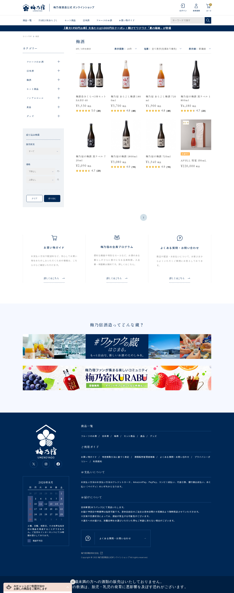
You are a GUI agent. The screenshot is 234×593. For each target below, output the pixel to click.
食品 (142, 435)
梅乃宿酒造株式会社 (90, 553)
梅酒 (116, 435)
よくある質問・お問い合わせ (174, 456)
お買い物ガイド (127, 20)
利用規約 (97, 461)
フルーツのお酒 (104, 20)
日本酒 (86, 20)
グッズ (153, 435)
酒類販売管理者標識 (144, 456)
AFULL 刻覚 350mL (194, 160)
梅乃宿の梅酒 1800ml (124, 156)
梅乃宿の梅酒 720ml (158, 156)
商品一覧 (27, 20)
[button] (37, 587)
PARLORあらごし (48, 20)
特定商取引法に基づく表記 (115, 456)
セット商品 (70, 20)
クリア (34, 198)
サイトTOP (27, 36)
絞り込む (52, 198)
